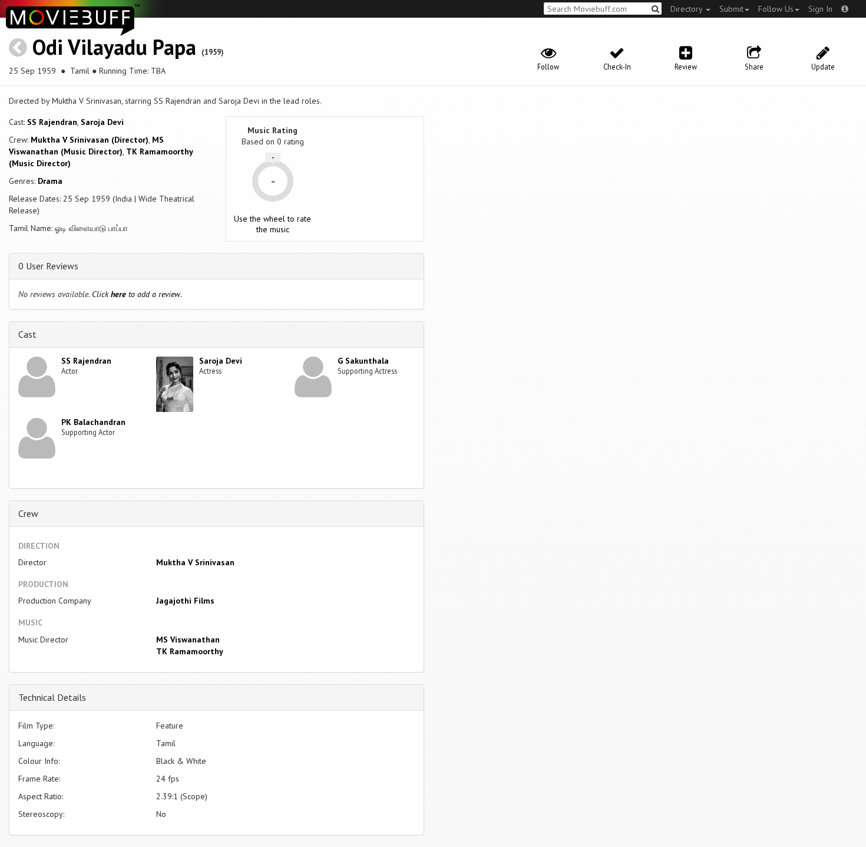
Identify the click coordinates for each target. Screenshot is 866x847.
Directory (687, 9)
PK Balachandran (93, 422)
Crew (28, 513)
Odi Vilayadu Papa (114, 47)
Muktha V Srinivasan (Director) (89, 139)
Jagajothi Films (185, 600)
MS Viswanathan (188, 639)
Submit (731, 9)
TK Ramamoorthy (189, 651)
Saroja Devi (102, 122)
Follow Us (776, 9)
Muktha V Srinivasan (195, 562)
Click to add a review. (137, 294)
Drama (50, 181)
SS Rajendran (52, 122)
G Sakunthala (363, 360)
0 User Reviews (48, 266)
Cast (27, 334)
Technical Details (52, 697)
